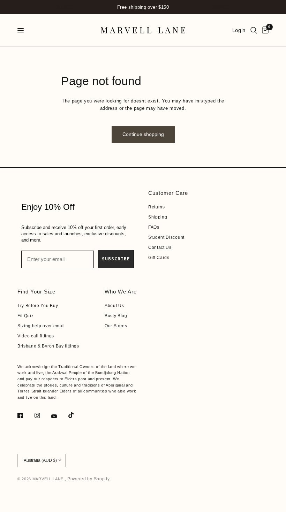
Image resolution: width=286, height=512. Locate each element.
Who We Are (121, 291)
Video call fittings (35, 336)
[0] (264, 30)
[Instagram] (42, 415)
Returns (156, 207)
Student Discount (166, 237)
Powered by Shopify (88, 478)
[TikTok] (76, 415)
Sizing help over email (41, 325)
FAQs (153, 227)
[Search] (253, 30)
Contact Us (160, 247)
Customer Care (168, 193)
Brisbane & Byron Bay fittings (48, 346)
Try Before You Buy (37, 305)
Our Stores (116, 325)
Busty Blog (116, 315)
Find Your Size (36, 291)
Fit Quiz (25, 315)
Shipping (157, 217)
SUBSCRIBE (116, 259)
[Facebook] (25, 415)
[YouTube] (59, 416)
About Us (114, 305)
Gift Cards (159, 257)
